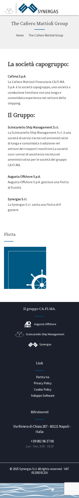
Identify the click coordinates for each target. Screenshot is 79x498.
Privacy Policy (43, 383)
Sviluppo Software (43, 396)
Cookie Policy (42, 389)
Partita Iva (42, 377)
